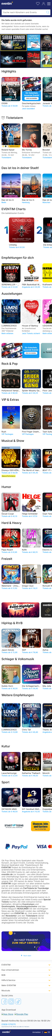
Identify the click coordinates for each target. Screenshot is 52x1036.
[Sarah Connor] (13, 42)
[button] (26, 956)
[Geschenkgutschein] (20, 350)
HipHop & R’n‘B (12, 623)
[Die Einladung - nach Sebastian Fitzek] (13, 59)
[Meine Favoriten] (38, 3)
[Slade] (33, 59)
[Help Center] (26, 941)
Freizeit (7, 559)
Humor (6, 487)
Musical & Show (13, 441)
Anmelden (36, 1032)
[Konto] (43, 4)
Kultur (6, 746)
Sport (5, 782)
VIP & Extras (10, 399)
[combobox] (23, 12)
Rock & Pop (10, 363)
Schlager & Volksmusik (18, 659)
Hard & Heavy (11, 523)
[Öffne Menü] (48, 4)
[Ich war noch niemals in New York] (33, 42)
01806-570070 (9, 1024)
